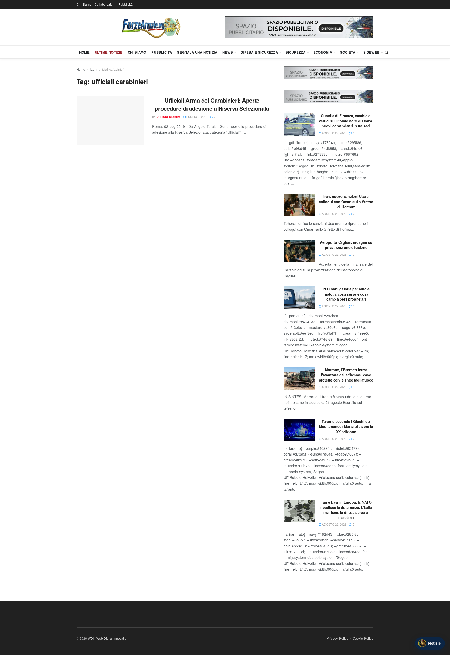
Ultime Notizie (109, 52)
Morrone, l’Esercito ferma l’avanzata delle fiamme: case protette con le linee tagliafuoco (346, 374)
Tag (92, 69)
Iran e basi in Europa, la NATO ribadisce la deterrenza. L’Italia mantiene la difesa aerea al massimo (346, 510)
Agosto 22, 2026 (333, 133)
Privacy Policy (337, 638)
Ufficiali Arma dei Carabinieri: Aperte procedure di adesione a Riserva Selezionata (212, 104)
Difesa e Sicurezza (259, 52)
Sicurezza (295, 52)
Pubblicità (125, 4)
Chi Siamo (84, 4)
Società (347, 52)
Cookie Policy (363, 638)
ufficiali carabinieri (111, 69)
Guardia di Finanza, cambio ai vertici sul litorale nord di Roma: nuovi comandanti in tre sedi (346, 120)
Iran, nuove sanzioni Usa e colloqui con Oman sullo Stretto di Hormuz (346, 201)
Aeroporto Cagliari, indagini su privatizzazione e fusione (346, 245)
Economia (322, 52)
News (227, 52)
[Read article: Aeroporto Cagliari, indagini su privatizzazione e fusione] (299, 251)
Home (84, 52)
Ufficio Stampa (168, 117)
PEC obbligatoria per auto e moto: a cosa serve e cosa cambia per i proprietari (346, 294)
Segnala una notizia (197, 52)
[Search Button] (387, 52)
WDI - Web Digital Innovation (108, 638)
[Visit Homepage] (151, 27)
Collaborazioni (105, 4)
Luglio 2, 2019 (196, 117)
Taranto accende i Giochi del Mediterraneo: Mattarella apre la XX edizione (346, 426)
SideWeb (371, 52)
